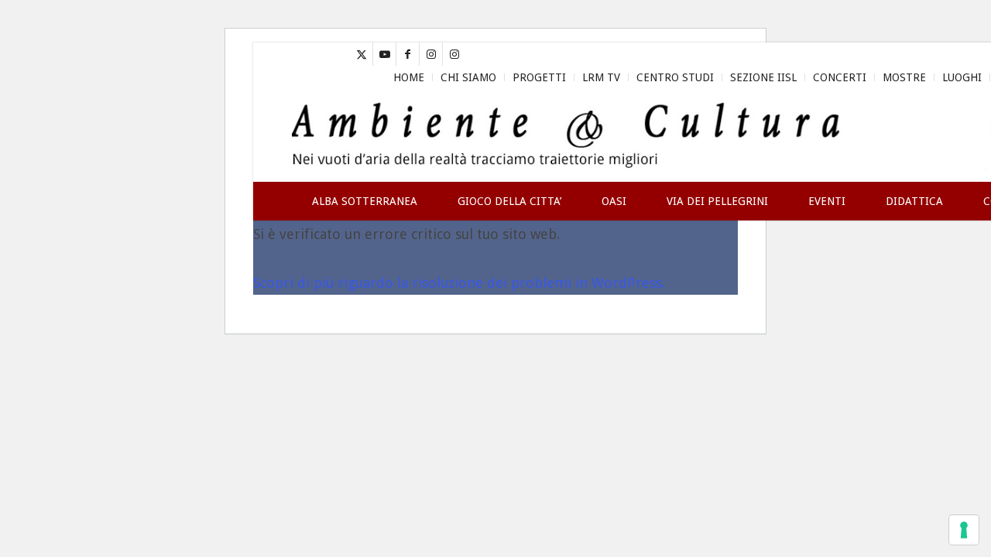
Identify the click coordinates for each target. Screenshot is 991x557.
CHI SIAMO (468, 77)
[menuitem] (409, 77)
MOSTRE (904, 77)
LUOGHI (962, 77)
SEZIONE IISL (763, 77)
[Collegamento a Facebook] (407, 54)
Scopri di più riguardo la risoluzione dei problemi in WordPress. (459, 283)
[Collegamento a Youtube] (384, 54)
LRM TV (601, 77)
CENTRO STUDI (675, 77)
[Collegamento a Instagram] (431, 54)
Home (408, 77)
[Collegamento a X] (361, 54)
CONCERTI (839, 77)
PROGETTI (539, 77)
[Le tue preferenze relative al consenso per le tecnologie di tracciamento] (964, 530)
